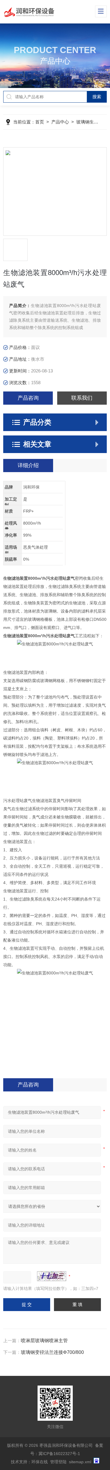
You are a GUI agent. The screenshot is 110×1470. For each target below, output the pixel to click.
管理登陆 (58, 1461)
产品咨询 (28, 398)
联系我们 (81, 398)
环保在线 (39, 1461)
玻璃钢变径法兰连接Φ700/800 (52, 1352)
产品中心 (60, 121)
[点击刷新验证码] (51, 1276)
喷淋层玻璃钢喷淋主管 (44, 1340)
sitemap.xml (80, 1461)
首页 (39, 121)
